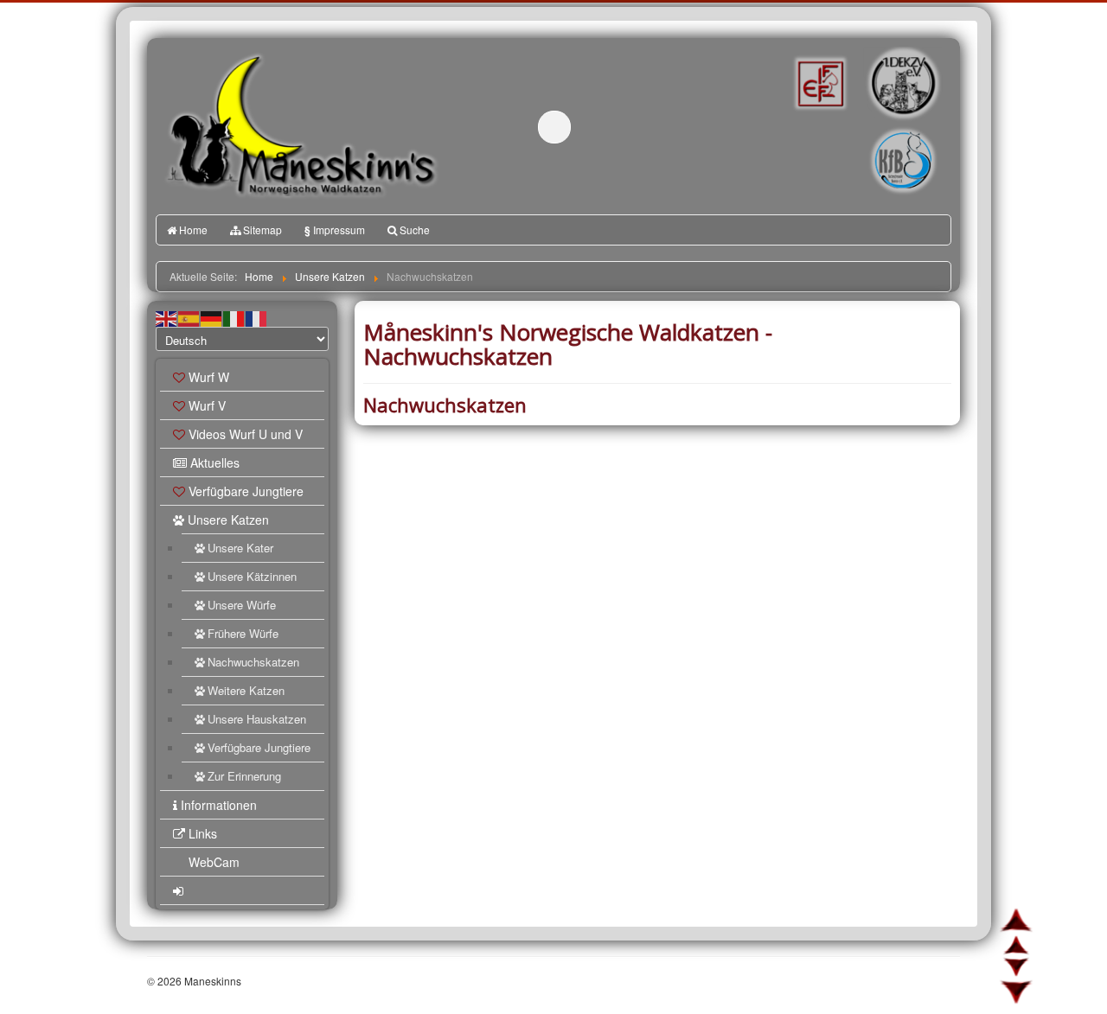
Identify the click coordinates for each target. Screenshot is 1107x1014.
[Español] (189, 316)
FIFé (819, 82)
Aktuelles (215, 462)
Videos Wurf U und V (246, 434)
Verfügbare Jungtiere (246, 491)
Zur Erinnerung (244, 776)
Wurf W (209, 377)
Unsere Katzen (228, 519)
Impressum (334, 230)
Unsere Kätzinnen (252, 576)
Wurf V (207, 405)
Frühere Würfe (243, 633)
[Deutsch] (212, 316)
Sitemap (262, 229)
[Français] (257, 316)
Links (203, 833)
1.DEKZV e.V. (901, 83)
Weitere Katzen (246, 690)
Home (193, 229)
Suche (415, 229)
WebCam (214, 862)
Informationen (219, 804)
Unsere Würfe (242, 604)
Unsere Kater (240, 547)
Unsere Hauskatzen (257, 719)
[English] (167, 316)
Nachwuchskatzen (253, 662)
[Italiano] (234, 316)
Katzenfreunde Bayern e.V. (867, 135)
